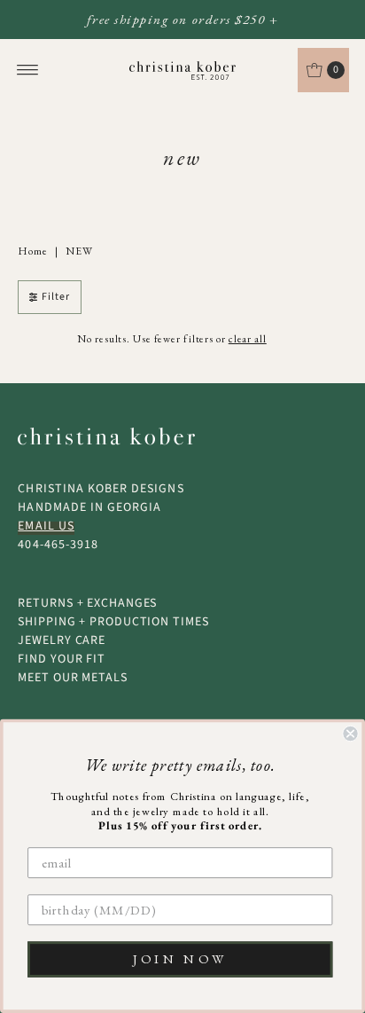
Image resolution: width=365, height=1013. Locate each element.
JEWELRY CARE (61, 640)
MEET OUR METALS (72, 678)
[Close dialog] (350, 734)
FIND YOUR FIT (61, 659)
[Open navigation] (28, 70)
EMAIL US (46, 526)
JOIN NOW (180, 959)
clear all (248, 339)
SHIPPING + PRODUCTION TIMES (113, 622)
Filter (55, 296)
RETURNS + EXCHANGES (87, 603)
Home (33, 251)
